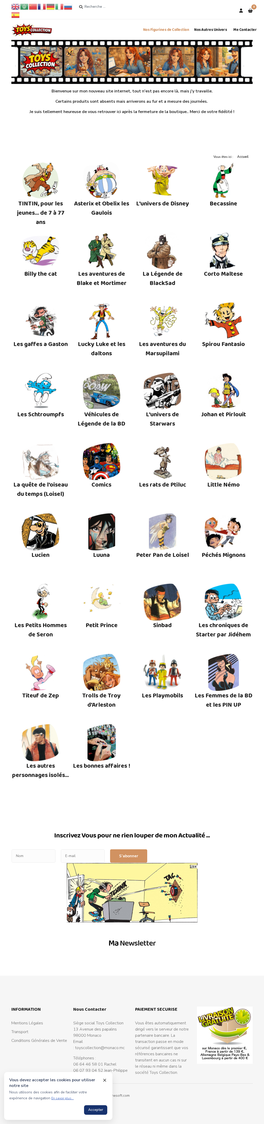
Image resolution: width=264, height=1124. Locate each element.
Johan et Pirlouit (223, 414)
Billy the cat (40, 273)
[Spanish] (15, 15)
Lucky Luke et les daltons (101, 348)
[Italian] (59, 6)
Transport (19, 1032)
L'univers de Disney (162, 203)
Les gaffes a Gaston (40, 343)
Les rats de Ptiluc (162, 484)
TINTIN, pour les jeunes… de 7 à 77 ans (40, 212)
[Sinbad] (162, 602)
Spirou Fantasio (223, 343)
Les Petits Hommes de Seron (40, 629)
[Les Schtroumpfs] (40, 391)
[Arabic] (24, 6)
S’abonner (128, 856)
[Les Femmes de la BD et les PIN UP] (223, 672)
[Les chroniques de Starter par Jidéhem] (223, 602)
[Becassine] (223, 180)
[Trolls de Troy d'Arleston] (101, 672)
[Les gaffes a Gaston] (40, 321)
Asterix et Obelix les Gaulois (101, 208)
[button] (250, 11)
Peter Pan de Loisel (162, 554)
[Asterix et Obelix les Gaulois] (101, 180)
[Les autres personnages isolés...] (40, 743)
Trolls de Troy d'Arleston (101, 700)
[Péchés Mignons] (223, 532)
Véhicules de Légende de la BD (101, 419)
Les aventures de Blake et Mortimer (102, 278)
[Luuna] (101, 532)
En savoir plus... (62, 1098)
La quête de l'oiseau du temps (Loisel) (40, 489)
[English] (15, 6)
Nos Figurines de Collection (166, 29)
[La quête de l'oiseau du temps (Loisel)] (40, 462)
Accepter (95, 1109)
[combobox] (104, 6)
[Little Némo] (223, 462)
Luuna (101, 554)
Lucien (40, 554)
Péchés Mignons (223, 554)
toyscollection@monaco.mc (100, 1048)
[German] (50, 6)
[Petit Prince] (101, 602)
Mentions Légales (27, 1023)
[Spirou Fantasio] (223, 321)
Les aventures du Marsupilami (162, 348)
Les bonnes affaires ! (101, 765)
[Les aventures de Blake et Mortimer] (101, 251)
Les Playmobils (162, 695)
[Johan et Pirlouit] (223, 391)
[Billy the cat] (40, 251)
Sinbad (162, 624)
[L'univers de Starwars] (162, 391)
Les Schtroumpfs (40, 414)
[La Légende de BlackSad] (162, 251)
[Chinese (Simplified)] (33, 6)
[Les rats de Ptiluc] (162, 462)
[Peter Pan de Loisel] (162, 532)
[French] (42, 6)
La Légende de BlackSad (163, 278)
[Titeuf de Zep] (40, 672)
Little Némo (223, 484)
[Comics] (101, 462)
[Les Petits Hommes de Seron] (40, 602)
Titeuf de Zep (40, 695)
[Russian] (68, 6)
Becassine (223, 203)
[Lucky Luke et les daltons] (101, 321)
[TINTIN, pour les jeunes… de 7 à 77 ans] (40, 180)
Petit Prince (102, 624)
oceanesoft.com (117, 1095)
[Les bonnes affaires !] (101, 743)
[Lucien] (40, 532)
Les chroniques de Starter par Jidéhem (223, 629)
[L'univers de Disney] (162, 180)
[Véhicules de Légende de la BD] (101, 391)
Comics (101, 484)
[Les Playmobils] (162, 672)
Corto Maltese (223, 273)
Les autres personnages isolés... (40, 770)
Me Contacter (245, 29)
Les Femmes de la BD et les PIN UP (223, 700)
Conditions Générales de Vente (39, 1040)
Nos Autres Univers (210, 29)
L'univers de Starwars (162, 419)
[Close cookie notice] (104, 1080)
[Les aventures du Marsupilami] (162, 321)
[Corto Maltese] (223, 251)
